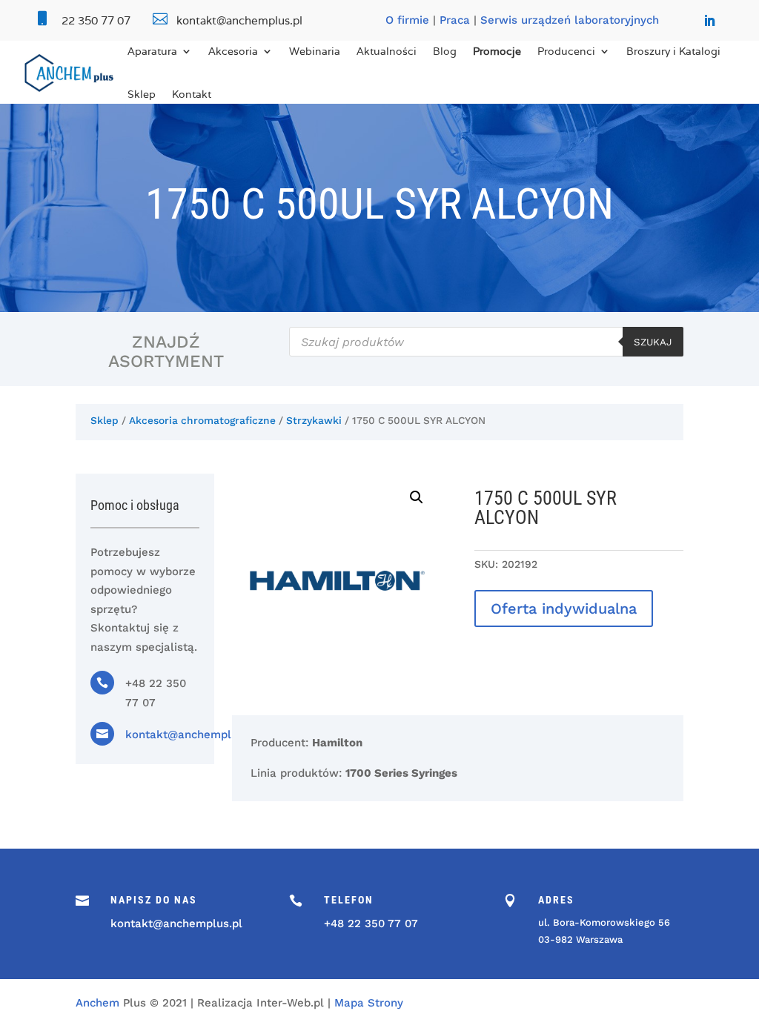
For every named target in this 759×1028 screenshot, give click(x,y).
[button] (416, 497)
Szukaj (653, 342)
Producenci (566, 51)
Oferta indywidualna (564, 608)
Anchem (97, 1002)
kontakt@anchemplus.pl (191, 734)
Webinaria (314, 51)
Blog (445, 51)
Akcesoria (233, 51)
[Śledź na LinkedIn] (709, 21)
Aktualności (387, 51)
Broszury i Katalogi (673, 51)
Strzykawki (314, 420)
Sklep (141, 94)
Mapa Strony (368, 1002)
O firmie (407, 20)
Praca (455, 20)
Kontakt (191, 94)
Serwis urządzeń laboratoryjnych (569, 20)
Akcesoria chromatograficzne (202, 420)
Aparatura (152, 51)
